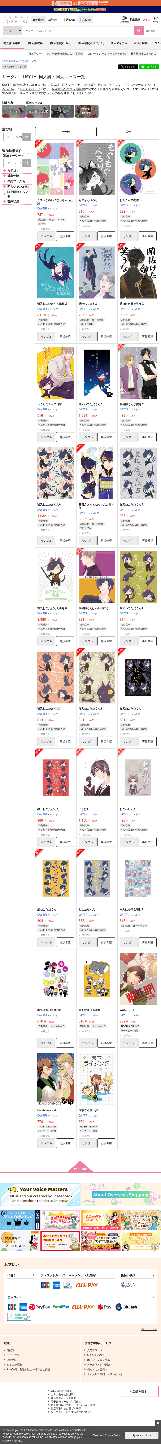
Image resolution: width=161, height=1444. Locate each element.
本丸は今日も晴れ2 (49, 1010)
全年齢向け (39, 19)
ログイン (145, 19)
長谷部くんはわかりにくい (95, 608)
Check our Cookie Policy (106, 1435)
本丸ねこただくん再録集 (52, 608)
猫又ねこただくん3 (49, 708)
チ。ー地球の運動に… (59, 53)
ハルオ (33, 84)
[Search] (26, 163)
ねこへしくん (128, 809)
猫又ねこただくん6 (49, 504)
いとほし (84, 809)
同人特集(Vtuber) (60, 43)
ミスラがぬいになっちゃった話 (55, 202)
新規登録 (135, 19)
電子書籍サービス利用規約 (66, 1401)
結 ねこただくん (48, 809)
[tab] (128, 131)
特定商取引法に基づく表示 (66, 1408)
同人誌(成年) (35, 43)
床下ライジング (88, 1110)
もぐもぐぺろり (30, 89)
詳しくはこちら (149, 1329)
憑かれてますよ (88, 303)
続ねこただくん (46, 909)
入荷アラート (16, 66)
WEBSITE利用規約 (61, 1390)
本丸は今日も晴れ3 (131, 909)
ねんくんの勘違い (131, 200)
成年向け (53, 19)
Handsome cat (46, 1110)
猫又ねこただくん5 (131, 504)
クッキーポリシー (90, 1405)
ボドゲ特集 (141, 43)
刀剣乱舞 (79, 89)
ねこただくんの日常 (49, 404)
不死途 (79, 53)
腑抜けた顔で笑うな (132, 303)
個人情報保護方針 (61, 1405)
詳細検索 (150, 30)
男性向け (70, 19)
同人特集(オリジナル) (91, 43)
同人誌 (24, 60)
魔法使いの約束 (62, 89)
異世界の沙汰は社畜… (143, 53)
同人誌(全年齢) (12, 43)
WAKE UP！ (127, 1010)
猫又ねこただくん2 (90, 708)
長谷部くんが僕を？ (132, 404)
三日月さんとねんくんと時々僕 (96, 506)
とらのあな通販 (10, 60)
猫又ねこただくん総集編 (52, 303)
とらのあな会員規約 (62, 1394)
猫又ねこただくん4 (131, 608)
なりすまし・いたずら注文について (71, 1412)
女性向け (87, 19)
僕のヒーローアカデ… (114, 53)
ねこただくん (87, 909)
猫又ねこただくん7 (90, 404)
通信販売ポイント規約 (63, 1397)
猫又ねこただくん (131, 708)
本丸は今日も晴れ (89, 1010)
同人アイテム (119, 43)
